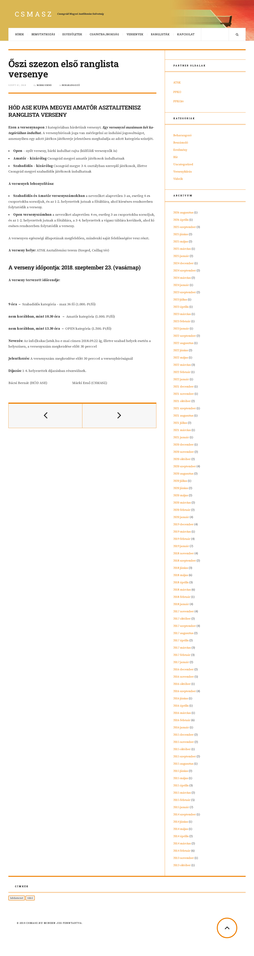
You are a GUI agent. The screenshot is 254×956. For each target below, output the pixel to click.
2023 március (182, 314)
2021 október (182, 401)
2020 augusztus (183, 473)
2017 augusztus (183, 633)
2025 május (180, 241)
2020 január (181, 517)
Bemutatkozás (43, 34)
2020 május (180, 495)
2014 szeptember (184, 814)
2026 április (181, 220)
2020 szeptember (184, 466)
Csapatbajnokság (104, 34)
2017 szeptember (184, 626)
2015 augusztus (183, 764)
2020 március (182, 502)
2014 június (180, 822)
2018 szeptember (184, 561)
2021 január (181, 437)
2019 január (181, 546)
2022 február (181, 372)
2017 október (182, 619)
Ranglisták (160, 34)
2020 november (183, 452)
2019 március (182, 532)
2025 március (182, 249)
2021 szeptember (184, 408)
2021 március (182, 430)
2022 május (180, 357)
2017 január (181, 662)
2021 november (183, 394)
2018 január (181, 604)
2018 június (180, 568)
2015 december (183, 735)
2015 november (183, 742)
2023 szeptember (184, 292)
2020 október (182, 459)
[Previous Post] (45, 416)
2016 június (180, 698)
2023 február (181, 321)
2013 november (183, 858)
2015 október (182, 749)
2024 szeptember (184, 270)
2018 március (182, 590)
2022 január (181, 379)
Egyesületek (72, 34)
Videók (178, 179)
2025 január (181, 256)
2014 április (181, 836)
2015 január (181, 807)
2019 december (183, 524)
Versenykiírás (182, 171)
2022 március (182, 365)
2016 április (181, 706)
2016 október (182, 684)
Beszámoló (180, 142)
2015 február (181, 800)
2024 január (181, 285)
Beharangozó (71, 85)
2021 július (180, 423)
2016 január (181, 727)
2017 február (181, 655)
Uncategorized (183, 164)
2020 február (181, 510)
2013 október (182, 865)
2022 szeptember (184, 336)
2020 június (180, 488)
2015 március (182, 793)
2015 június (180, 771)
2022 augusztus (183, 343)
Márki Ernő (44, 85)
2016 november (183, 677)
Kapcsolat (185, 34)
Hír (175, 157)
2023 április (181, 307)
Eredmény (180, 150)
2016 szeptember (184, 691)
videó (30, 897)
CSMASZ (34, 13)
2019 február (181, 539)
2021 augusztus (183, 415)
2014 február (181, 851)
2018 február (181, 597)
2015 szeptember (184, 756)
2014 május (180, 829)
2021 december (183, 386)
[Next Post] (119, 416)
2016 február (181, 720)
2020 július (180, 481)
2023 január (181, 328)
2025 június (180, 234)
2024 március (182, 278)
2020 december (183, 444)
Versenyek (134, 34)
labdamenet (16, 897)
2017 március (182, 648)
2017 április (181, 640)
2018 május (180, 575)
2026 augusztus (183, 212)
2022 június (180, 350)
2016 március (182, 713)
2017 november (183, 611)
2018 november (183, 553)
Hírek (19, 34)
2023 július (180, 299)
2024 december (183, 263)
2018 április (181, 582)
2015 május (180, 778)
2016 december (183, 669)
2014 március (182, 843)
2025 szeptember (184, 227)
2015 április (181, 785)
